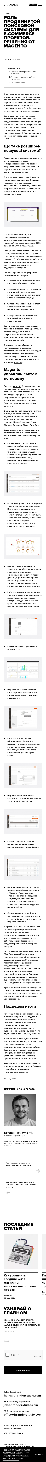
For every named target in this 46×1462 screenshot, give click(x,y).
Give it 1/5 (5, 1089)
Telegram (18, 1447)
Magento (18, 362)
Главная (7, 13)
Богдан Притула (16, 1133)
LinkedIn (8, 1447)
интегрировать (14, 692)
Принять (39, 1454)
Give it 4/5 (12, 1089)
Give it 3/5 (9, 1089)
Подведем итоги (18, 82)
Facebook (9, 1445)
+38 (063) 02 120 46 (13, 1433)
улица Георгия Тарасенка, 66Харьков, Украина (18, 1427)
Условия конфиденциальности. (13, 1459)
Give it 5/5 (14, 1089)
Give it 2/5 (7, 1089)
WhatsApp (29, 1447)
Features (8, 1295)
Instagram (20, 1445)
